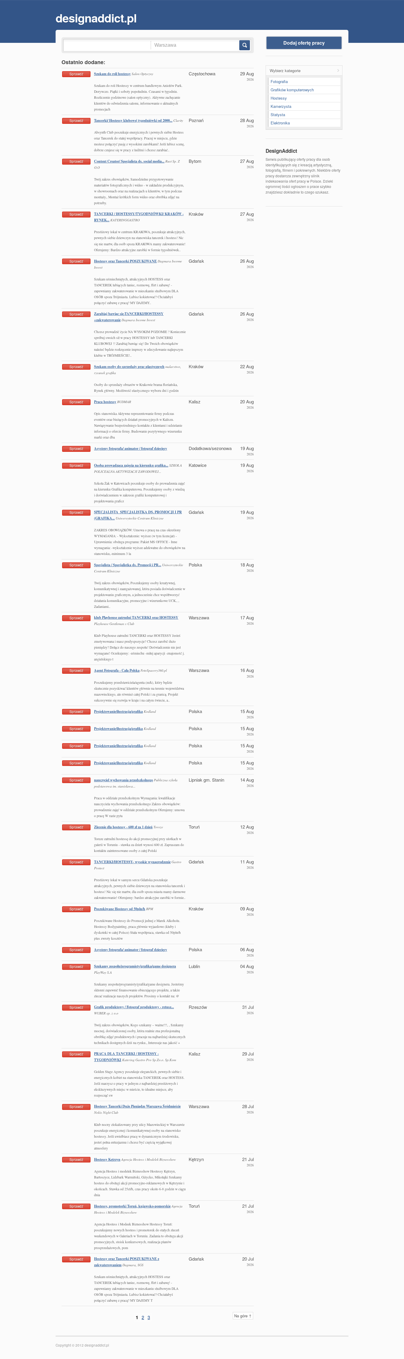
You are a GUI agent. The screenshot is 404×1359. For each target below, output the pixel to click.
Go (244, 45)
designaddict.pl (96, 18)
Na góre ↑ (243, 1316)
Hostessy (279, 98)
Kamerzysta (281, 106)
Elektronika (280, 123)
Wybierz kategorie (285, 70)
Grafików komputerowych (292, 89)
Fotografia (279, 81)
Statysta (278, 114)
